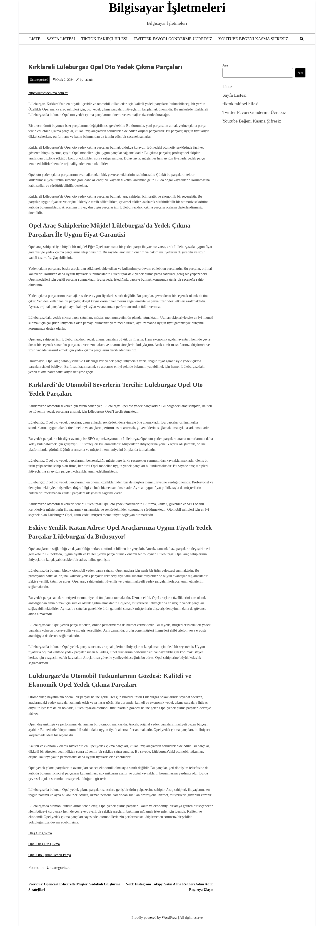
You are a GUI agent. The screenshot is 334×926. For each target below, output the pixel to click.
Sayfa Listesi (61, 39)
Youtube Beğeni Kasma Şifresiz (253, 39)
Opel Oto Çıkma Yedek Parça (49, 855)
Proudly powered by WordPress (155, 917)
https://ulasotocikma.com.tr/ (48, 93)
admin (89, 79)
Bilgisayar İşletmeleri (167, 7)
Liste (34, 39)
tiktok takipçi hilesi (104, 39)
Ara (225, 65)
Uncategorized (39, 79)
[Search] (302, 39)
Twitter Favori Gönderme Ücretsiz (173, 39)
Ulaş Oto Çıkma (40, 833)
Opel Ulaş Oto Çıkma (44, 844)
